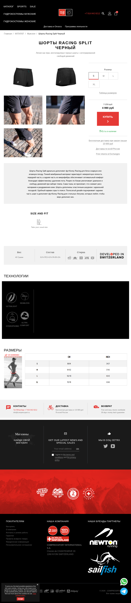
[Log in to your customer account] (109, 13)
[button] (103, 13)
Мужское (31, 34)
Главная (8, 34)
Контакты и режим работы (17, 533)
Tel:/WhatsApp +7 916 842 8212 (25, 410)
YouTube (112, 446)
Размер (108, 70)
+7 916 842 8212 (92, 13)
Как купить (10, 526)
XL (94, 84)
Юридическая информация (17, 542)
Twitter (105, 446)
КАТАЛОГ (19, 34)
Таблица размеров (108, 93)
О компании (11, 529)
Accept (20, 599)
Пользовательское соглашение (19, 545)
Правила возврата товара (17, 539)
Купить (108, 119)
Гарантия (10, 536)
